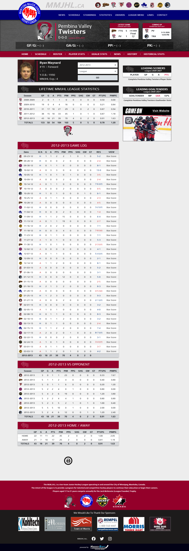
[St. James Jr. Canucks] (144, 4)
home (25, 54)
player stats (77, 54)
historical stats (154, 54)
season (81, 62)
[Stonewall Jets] (160, 4)
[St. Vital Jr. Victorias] (152, 4)
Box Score (111, 156)
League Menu (136, 15)
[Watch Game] (133, 36)
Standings (89, 15)
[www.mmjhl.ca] (29, 23)
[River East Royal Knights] (129, 4)
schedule (40, 54)
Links (150, 15)
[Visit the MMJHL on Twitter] (103, 538)
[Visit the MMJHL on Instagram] (110, 538)
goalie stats (99, 54)
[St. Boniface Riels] (136, 4)
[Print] (68, 461)
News (62, 15)
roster (57, 54)
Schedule (74, 15)
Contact (162, 15)
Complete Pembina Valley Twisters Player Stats (149, 79)
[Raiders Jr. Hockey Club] (121, 4)
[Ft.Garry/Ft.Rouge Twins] (105, 4)
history (132, 54)
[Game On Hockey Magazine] (147, 123)
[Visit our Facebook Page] (95, 538)
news (117, 54)
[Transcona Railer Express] (167, 4)
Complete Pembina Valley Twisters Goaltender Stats (147, 100)
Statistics (105, 15)
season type (84, 70)
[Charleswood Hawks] (98, 4)
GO (97, 77)
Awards (120, 15)
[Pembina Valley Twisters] (113, 4)
